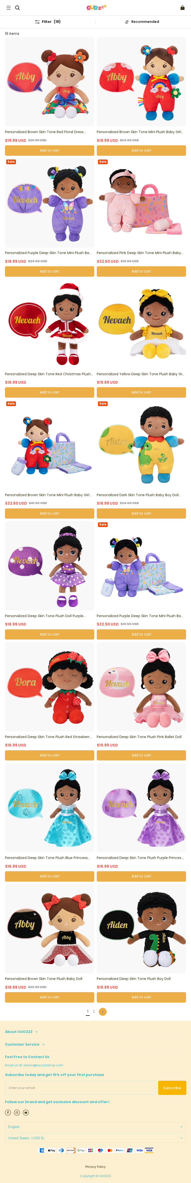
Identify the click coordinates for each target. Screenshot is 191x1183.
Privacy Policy (95, 1167)
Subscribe (172, 1087)
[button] (8, 7)
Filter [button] (51, 21)
